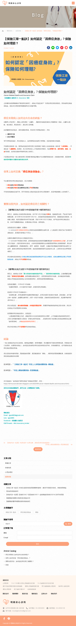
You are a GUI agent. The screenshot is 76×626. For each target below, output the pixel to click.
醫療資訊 (9, 31)
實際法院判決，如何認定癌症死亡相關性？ (20, 561)
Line (8, 618)
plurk (66, 47)
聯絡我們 (54, 594)
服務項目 (6, 580)
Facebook (4, 618)
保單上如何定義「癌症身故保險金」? (18, 558)
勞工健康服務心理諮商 (49, 586)
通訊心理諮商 (7, 589)
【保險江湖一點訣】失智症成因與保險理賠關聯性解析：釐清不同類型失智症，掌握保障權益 (36, 488)
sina (61, 47)
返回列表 (38, 449)
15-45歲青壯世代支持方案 (45, 583)
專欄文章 (8, 463)
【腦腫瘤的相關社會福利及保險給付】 (18, 498)
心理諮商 (5, 583)
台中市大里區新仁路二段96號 (15, 608)
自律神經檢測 (32, 589)
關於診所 (6, 594)
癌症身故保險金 (25, 512)
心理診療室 (9, 472)
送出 (37, 544)
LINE (52, 47)
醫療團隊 (15, 594)
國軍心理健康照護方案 (32, 586)
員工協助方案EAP (19, 589)
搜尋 (69, 524)
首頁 (3, 31)
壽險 (36, 512)
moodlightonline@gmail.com (21, 611)
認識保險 (18, 31)
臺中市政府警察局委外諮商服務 (12, 586)
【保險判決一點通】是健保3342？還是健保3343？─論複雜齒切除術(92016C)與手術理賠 (35, 495)
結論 (7, 565)
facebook (48, 47)
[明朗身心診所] (12, 3)
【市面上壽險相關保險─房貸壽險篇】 (57, 444)
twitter (57, 47)
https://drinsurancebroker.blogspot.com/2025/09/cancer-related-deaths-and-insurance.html (36, 384)
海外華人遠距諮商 (64, 586)
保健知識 (8, 468)
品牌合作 (44, 594)
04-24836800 (40, 608)
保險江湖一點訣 (11, 512)
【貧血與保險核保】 (12, 491)
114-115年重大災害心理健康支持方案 (23, 583)
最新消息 (25, 594)
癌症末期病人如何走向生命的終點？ (17, 555)
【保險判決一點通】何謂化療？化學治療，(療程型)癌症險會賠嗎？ (28, 443)
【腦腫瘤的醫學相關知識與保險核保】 (18, 501)
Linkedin (70, 47)
